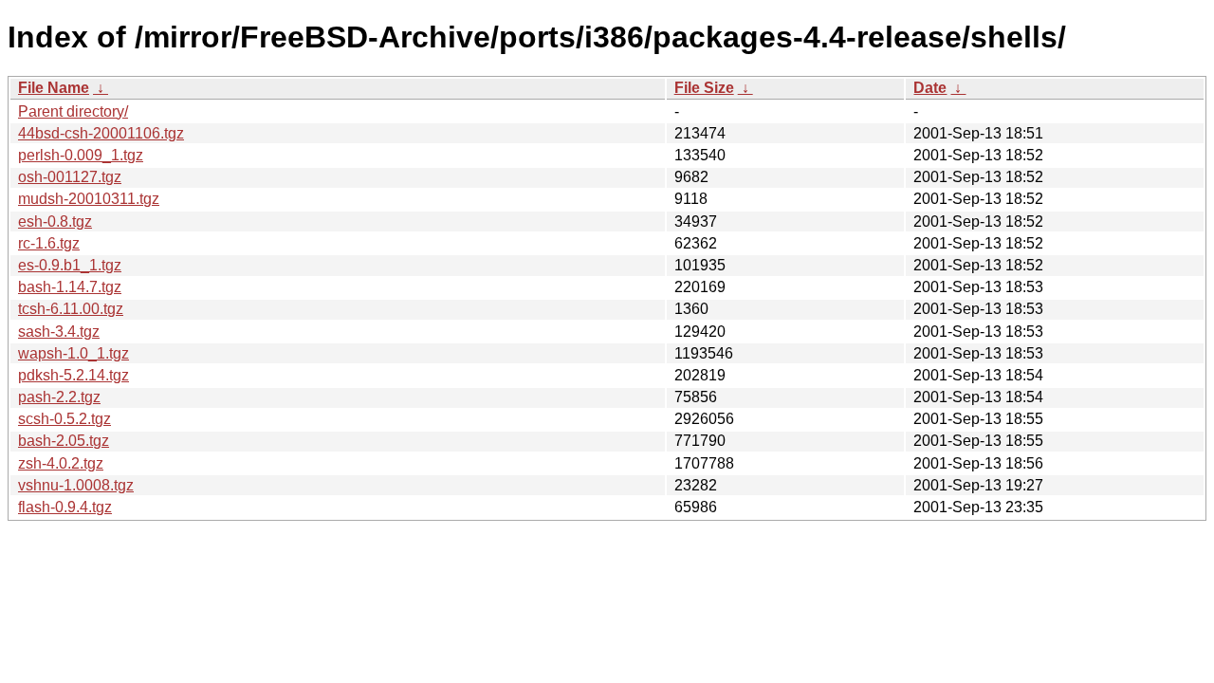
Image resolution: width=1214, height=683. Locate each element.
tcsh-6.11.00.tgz (70, 309)
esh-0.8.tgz (55, 221)
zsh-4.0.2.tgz (60, 463)
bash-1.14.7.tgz (69, 287)
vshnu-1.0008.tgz (76, 485)
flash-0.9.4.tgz (65, 507)
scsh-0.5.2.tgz (64, 419)
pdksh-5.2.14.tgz (73, 375)
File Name (53, 88)
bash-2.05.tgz (63, 441)
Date (930, 88)
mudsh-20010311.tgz (88, 199)
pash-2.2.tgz (59, 397)
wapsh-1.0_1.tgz (73, 353)
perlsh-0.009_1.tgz (80, 155)
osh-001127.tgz (69, 177)
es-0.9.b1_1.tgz (69, 265)
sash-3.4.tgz (59, 331)
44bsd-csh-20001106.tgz (101, 133)
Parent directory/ (73, 111)
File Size (704, 88)
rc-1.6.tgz (49, 243)
